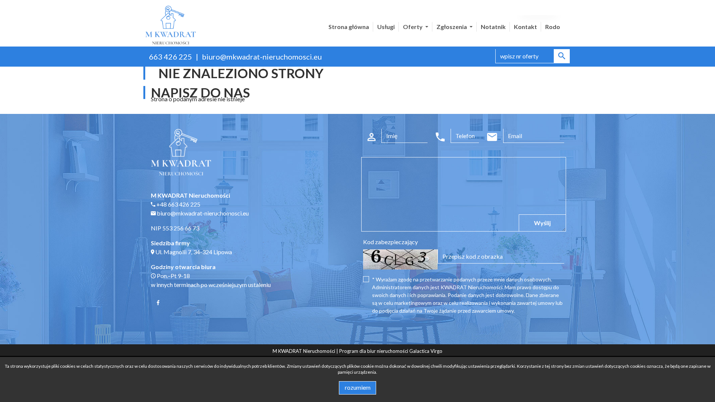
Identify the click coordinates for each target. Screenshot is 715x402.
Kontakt (525, 26)
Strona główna (348, 26)
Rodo (552, 26)
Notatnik (493, 26)
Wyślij (542, 222)
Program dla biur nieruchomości (374, 351)
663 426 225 (170, 56)
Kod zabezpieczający (390, 241)
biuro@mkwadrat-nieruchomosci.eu (262, 56)
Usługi (386, 26)
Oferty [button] (413, 26)
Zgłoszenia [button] (452, 26)
